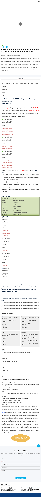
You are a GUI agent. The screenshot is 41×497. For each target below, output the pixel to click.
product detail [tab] (20, 78)
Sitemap (37, 495)
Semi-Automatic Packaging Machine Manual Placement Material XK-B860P (30, 490)
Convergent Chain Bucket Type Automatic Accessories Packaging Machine (9, 490)
